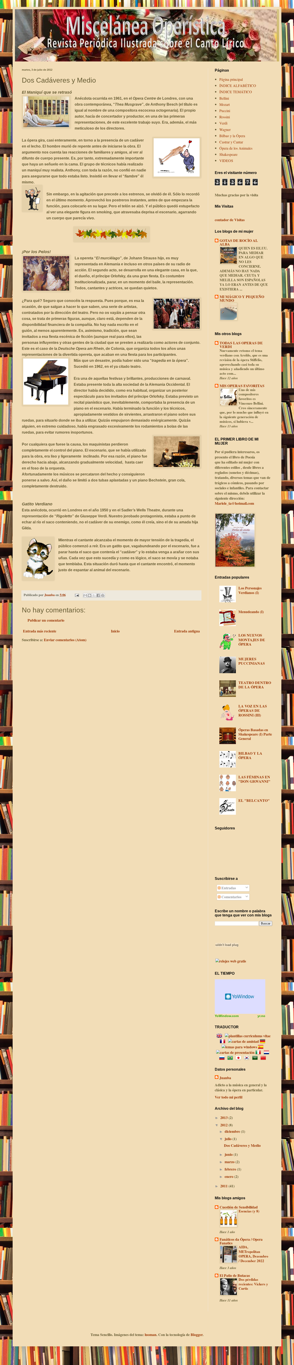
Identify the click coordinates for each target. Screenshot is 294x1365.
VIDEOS (226, 160)
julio (228, 1138)
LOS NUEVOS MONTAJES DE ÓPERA (251, 639)
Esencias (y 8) (249, 1211)
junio (229, 1154)
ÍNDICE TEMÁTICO (235, 91)
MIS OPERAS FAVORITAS (242, 385)
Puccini (224, 110)
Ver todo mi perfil (228, 1097)
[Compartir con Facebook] (98, 595)
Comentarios (230, 896)
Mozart (224, 104)
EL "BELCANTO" (254, 800)
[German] (263, 1041)
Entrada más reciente (39, 631)
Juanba (225, 1077)
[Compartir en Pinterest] (102, 595)
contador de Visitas (230, 219)
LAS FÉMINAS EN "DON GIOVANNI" (254, 779)
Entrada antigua (187, 631)
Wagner (225, 129)
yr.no (261, 1016)
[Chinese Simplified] (264, 1058)
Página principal (231, 79)
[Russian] (222, 1058)
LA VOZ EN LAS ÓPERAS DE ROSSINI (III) (252, 710)
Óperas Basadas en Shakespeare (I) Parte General (255, 734)
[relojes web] (226, 955)
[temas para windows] (239, 1046)
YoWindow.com (227, 1016)
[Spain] (261, 1046)
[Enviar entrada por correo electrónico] (76, 594)
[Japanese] (239, 1058)
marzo (230, 1161)
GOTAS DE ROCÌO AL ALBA (239, 242)
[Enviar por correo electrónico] (85, 595)
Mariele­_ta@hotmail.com (234, 503)
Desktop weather (240, 996)
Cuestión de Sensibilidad (239, 1207)
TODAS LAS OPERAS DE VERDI (241, 344)
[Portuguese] (231, 1058)
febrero (231, 1169)
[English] (220, 1035)
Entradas (228, 887)
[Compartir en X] (94, 595)
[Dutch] (267, 1052)
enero (229, 1176)
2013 (224, 1117)
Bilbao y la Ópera (232, 135)
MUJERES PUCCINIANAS (251, 661)
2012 (224, 1124)
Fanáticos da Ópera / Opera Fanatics (241, 1241)
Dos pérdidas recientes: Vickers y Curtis (253, 1284)
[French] (223, 1041)
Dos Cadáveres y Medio (242, 1145)
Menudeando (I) (251, 611)
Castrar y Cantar (231, 141)
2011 (224, 1185)
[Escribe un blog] (89, 595)
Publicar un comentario (46, 620)
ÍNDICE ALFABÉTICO (237, 85)
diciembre (233, 1131)
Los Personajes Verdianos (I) (250, 590)
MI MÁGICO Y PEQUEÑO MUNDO (242, 298)
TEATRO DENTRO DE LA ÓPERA (254, 685)
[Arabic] (256, 1058)
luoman (150, 1334)
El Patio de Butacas (235, 1275)
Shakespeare (228, 154)
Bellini (224, 98)
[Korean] (247, 1058)
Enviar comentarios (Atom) (65, 639)
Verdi (223, 123)
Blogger (197, 1334)
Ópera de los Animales (235, 148)
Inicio (115, 631)
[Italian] (259, 1052)
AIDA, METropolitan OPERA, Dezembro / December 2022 (253, 1253)
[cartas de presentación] (235, 1052)
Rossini (224, 116)
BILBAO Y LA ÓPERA (250, 755)
